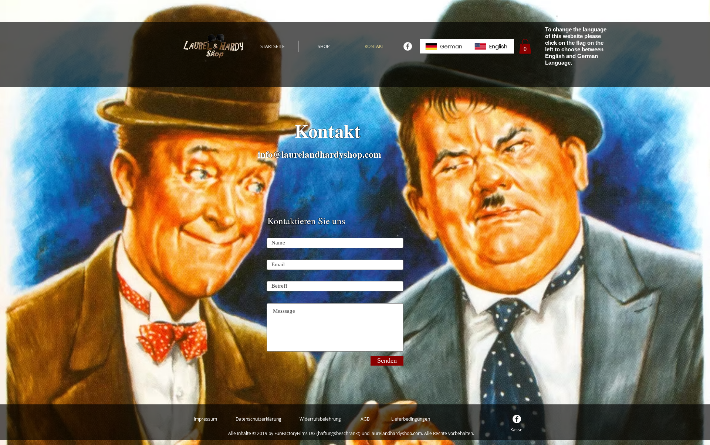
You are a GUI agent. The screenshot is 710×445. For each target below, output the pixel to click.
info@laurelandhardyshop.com (319, 154)
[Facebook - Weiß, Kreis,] (407, 46)
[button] (525, 46)
